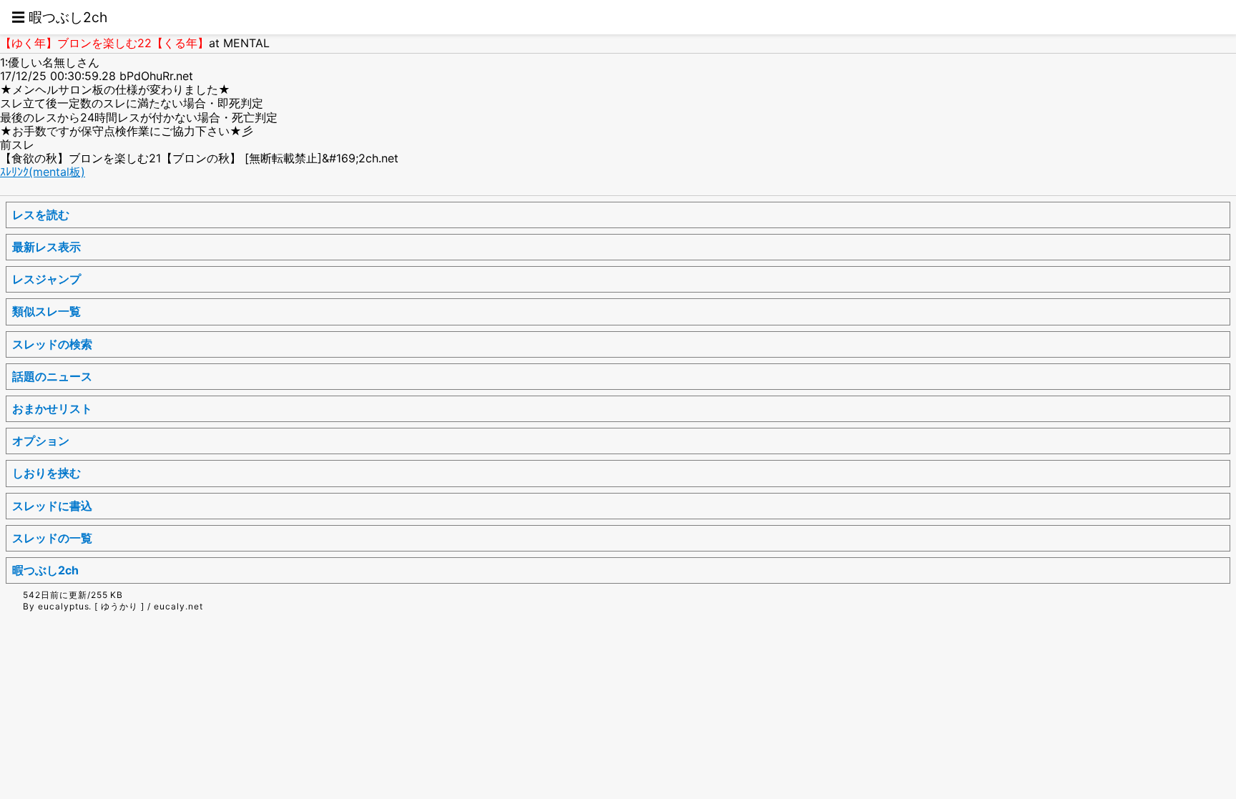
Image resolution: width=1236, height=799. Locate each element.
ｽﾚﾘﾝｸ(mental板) (42, 172)
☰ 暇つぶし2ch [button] (59, 17)
